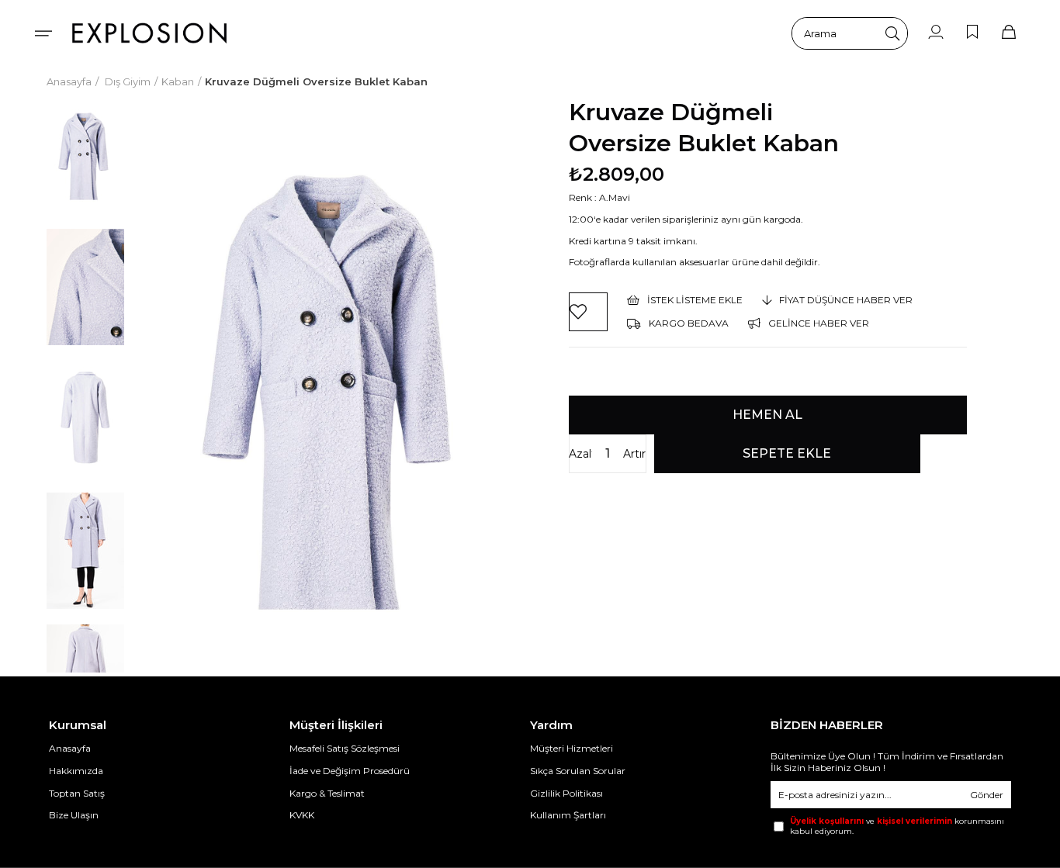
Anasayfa (70, 748)
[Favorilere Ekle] (588, 311)
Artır (634, 454)
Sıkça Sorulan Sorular (577, 770)
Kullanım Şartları (568, 815)
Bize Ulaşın (74, 815)
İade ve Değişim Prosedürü (349, 770)
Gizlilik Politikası (566, 793)
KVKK (301, 815)
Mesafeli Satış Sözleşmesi (344, 748)
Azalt (580, 454)
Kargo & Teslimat (327, 793)
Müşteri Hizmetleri (571, 748)
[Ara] (892, 33)
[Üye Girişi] (935, 33)
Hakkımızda (76, 770)
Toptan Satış (77, 793)
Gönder (986, 795)
